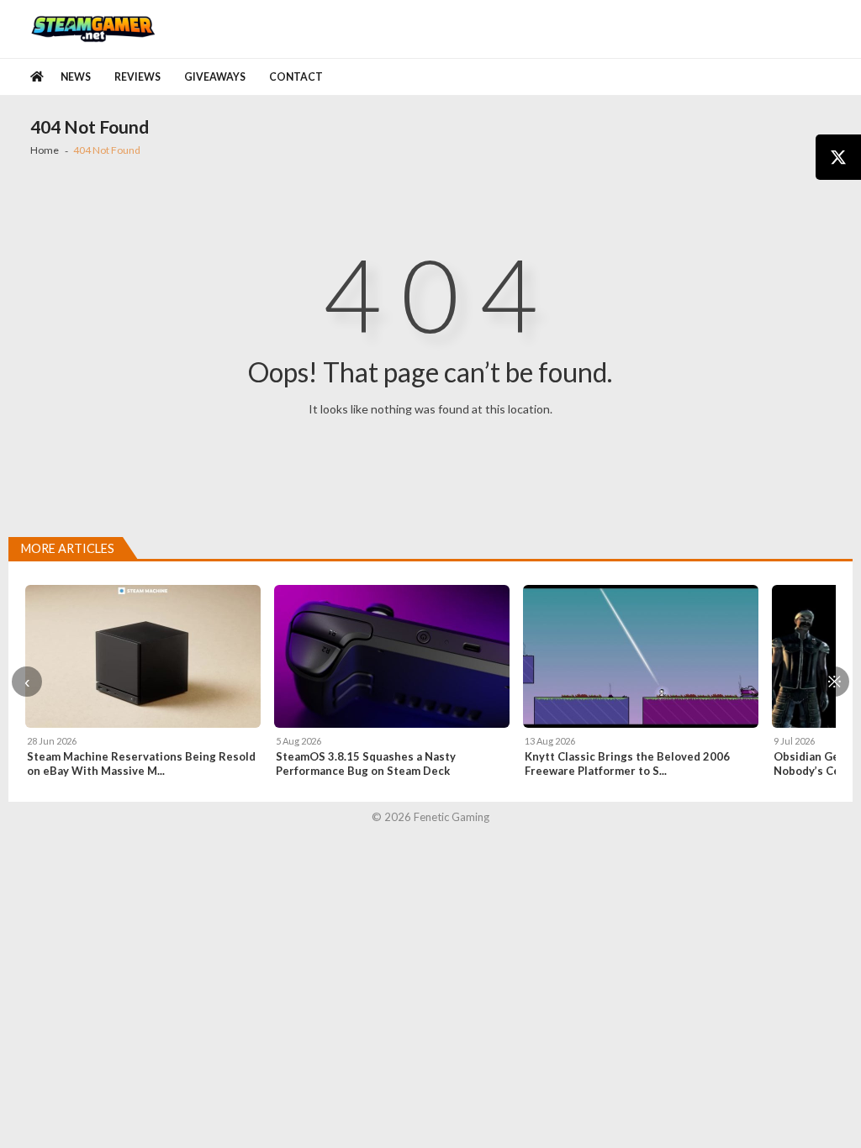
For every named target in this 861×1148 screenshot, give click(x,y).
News (76, 77)
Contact (296, 77)
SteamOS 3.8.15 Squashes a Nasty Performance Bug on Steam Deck (366, 763)
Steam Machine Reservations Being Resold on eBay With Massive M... (141, 763)
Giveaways (215, 77)
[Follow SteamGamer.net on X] (838, 157)
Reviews (137, 77)
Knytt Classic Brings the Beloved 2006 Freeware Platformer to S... (627, 763)
